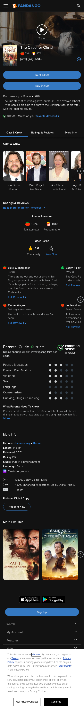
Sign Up (42, 612)
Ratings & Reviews (42, 132)
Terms (15, 658)
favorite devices (46, 116)
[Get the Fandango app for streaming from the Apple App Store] (29, 600)
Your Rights (65, 666)
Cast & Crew (14, 132)
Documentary (22, 443)
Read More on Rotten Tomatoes (22, 207)
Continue (56, 701)
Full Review (15, 297)
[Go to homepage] (26, 6)
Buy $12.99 (42, 86)
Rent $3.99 (42, 75)
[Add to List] (79, 59)
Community (33, 254)
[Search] (78, 6)
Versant (36, 654)
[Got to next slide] (80, 170)
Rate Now (51, 254)
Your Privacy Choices (26, 701)
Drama (37, 443)
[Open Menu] (5, 6)
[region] (42, 678)
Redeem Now (17, 506)
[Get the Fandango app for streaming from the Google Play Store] (53, 600)
